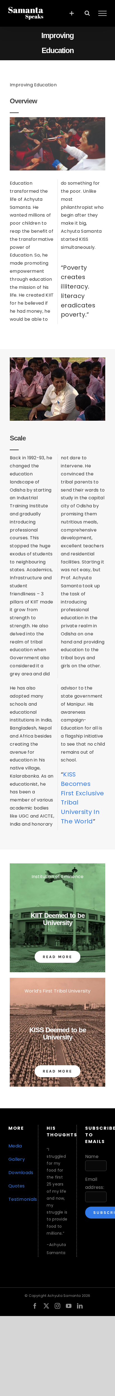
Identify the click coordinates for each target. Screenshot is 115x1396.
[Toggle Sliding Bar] (71, 13)
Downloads (20, 1172)
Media (15, 1146)
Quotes (16, 1186)
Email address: (94, 1183)
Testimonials (22, 1199)
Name (92, 1156)
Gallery (16, 1159)
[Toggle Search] (87, 13)
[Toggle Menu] (102, 13)
